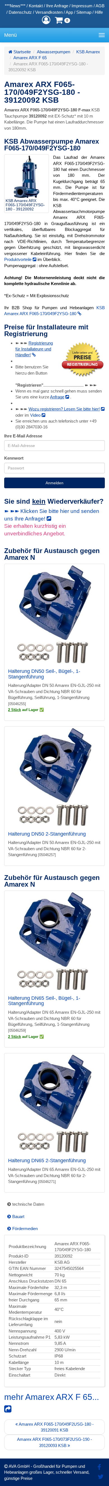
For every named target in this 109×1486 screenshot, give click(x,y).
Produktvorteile (18, 259)
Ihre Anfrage (57, 5)
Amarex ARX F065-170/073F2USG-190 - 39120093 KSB (54, 1442)
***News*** (15, 5)
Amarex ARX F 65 (30, 57)
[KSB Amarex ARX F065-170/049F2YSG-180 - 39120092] (27, 177)
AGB (100, 5)
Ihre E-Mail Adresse (23, 436)
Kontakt (36, 5)
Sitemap (83, 12)
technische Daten (28, 1204)
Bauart (18, 1216)
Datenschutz (20, 12)
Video (36, 415)
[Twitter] (101, 1476)
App (69, 12)
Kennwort (13, 458)
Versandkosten (49, 12)
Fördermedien (25, 1228)
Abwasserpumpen (53, 51)
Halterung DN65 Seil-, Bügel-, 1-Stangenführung (44, 1000)
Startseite (21, 51)
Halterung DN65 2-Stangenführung (47, 1160)
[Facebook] (99, 1467)
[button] (46, 20)
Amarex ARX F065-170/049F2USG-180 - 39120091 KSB (56, 1427)
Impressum (82, 5)
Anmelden (54, 483)
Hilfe (99, 12)
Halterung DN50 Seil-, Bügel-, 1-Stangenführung (44, 674)
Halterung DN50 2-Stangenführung (47, 834)
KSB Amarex (88, 51)
